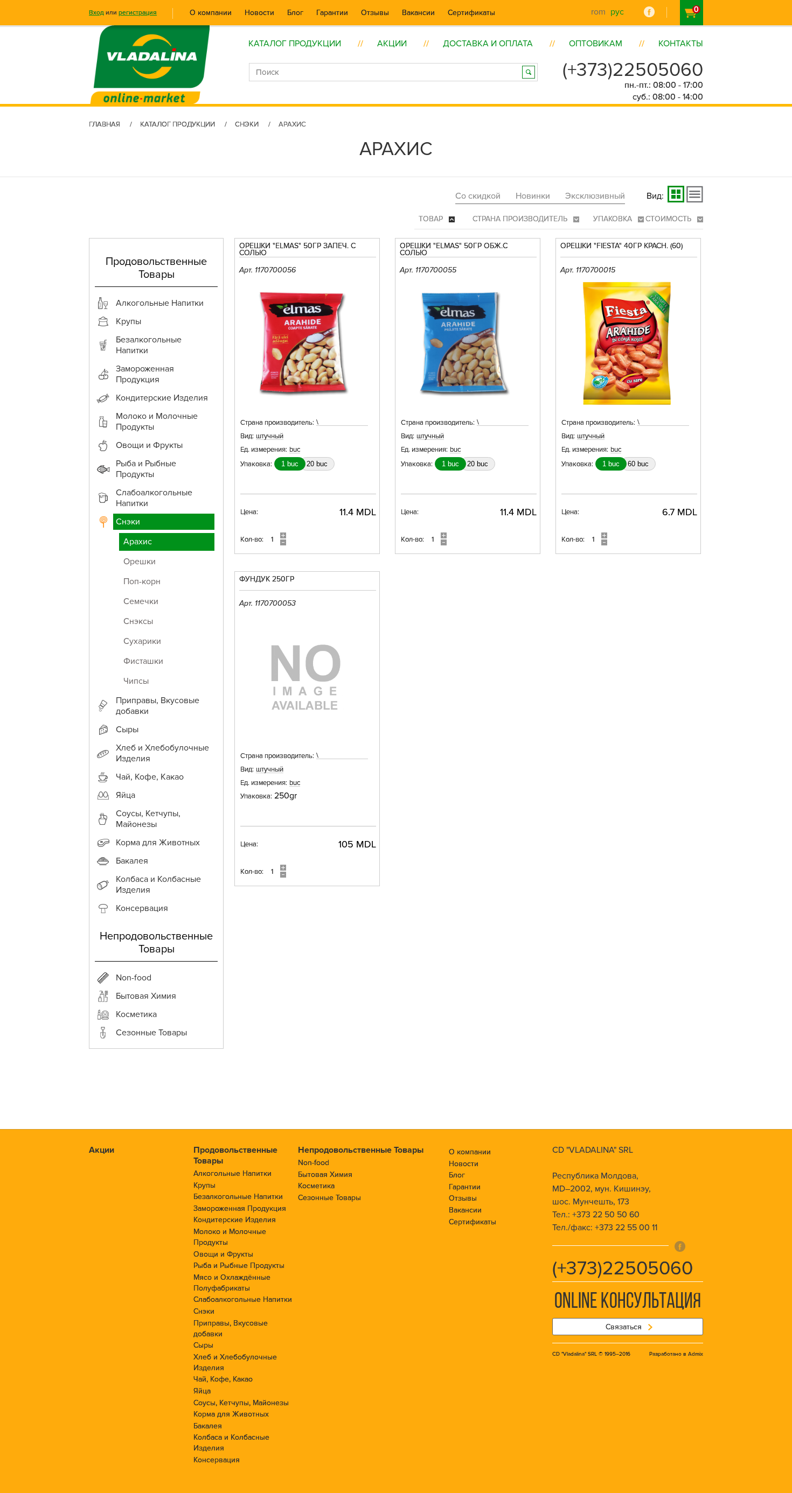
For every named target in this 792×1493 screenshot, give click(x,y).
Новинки (533, 196)
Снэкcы (138, 621)
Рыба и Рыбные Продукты (238, 1265)
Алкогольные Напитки (232, 1173)
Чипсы (136, 681)
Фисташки (143, 661)
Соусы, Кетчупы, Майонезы (241, 1402)
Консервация (216, 1459)
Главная (104, 124)
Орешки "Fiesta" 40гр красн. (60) (621, 246)
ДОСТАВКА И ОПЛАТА (488, 43)
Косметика (316, 1185)
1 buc (289, 464)
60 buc (638, 464)
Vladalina (150, 52)
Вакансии (418, 12)
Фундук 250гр (266, 580)
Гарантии (332, 12)
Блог (295, 12)
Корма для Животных (231, 1414)
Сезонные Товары (329, 1197)
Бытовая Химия (325, 1174)
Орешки (139, 561)
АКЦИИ (392, 43)
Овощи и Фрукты (223, 1254)
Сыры (203, 1345)
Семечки (140, 601)
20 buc (317, 464)
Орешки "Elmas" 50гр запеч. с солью (297, 249)
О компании (211, 12)
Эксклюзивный (595, 196)
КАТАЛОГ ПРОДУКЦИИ (294, 43)
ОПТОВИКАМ (595, 43)
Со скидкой (478, 196)
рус (617, 11)
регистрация (138, 13)
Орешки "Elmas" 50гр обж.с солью (454, 249)
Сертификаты (471, 12)
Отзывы (375, 12)
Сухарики (142, 641)
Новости (259, 12)
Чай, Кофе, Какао (223, 1379)
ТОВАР (432, 218)
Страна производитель (521, 218)
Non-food (313, 1162)
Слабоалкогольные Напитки (242, 1299)
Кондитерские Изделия (234, 1219)
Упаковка (613, 218)
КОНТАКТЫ (680, 43)
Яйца (202, 1391)
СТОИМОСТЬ (669, 218)
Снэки (247, 124)
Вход (96, 13)
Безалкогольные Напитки (238, 1196)
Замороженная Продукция (239, 1208)
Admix (695, 1354)
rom (598, 11)
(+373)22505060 (632, 70)
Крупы (204, 1185)
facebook (649, 11)
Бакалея (207, 1426)
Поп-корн (142, 581)
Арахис (137, 541)
